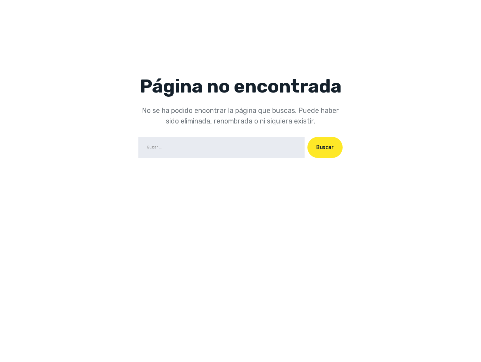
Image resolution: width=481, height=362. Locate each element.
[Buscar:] (220, 149)
